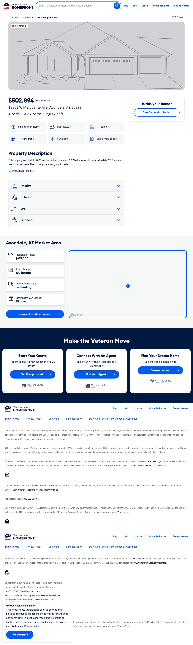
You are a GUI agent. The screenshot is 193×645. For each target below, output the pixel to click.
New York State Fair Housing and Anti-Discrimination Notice (32, 595)
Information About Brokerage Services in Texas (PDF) (29, 599)
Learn (144, 6)
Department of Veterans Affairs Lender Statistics (35, 490)
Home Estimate (161, 6)
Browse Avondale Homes (34, 314)
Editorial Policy (74, 418)
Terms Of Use (12, 418)
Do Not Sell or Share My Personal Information (113, 418)
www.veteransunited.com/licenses (150, 465)
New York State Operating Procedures (22, 591)
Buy (126, 6)
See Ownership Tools (156, 112)
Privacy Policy (33, 418)
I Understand (20, 634)
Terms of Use (123, 512)
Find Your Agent (96, 374)
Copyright (54, 418)
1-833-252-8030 (29, 499)
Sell (135, 6)
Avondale (26, 17)
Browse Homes (160, 370)
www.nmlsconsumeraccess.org (145, 461)
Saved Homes (181, 6)
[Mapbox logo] (77, 315)
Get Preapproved (32, 374)
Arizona (14, 17)
